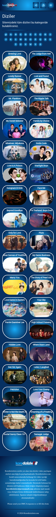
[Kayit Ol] (43, 5)
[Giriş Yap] (36, 5)
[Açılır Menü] (51, 5)
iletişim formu (17, 492)
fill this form (44, 504)
